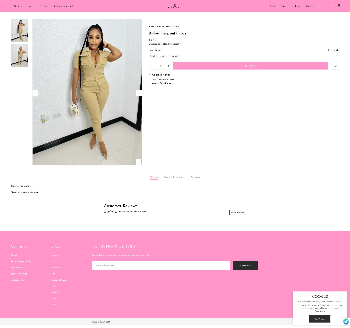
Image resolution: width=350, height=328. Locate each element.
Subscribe (245, 265)
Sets (53, 273)
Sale (53, 304)
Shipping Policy (18, 279)
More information (174, 177)
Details (154, 177)
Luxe (53, 298)
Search (14, 255)
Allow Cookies (320, 318)
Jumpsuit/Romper (59, 279)
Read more (320, 311)
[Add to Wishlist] (335, 66)
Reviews (195, 177)
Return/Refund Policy (21, 261)
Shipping (153, 43)
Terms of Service (19, 273)
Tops (53, 286)
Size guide (333, 50)
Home (151, 26)
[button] (318, 6)
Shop (53, 261)
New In (54, 255)
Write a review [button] (238, 212)
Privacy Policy (17, 267)
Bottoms (55, 292)
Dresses (55, 267)
